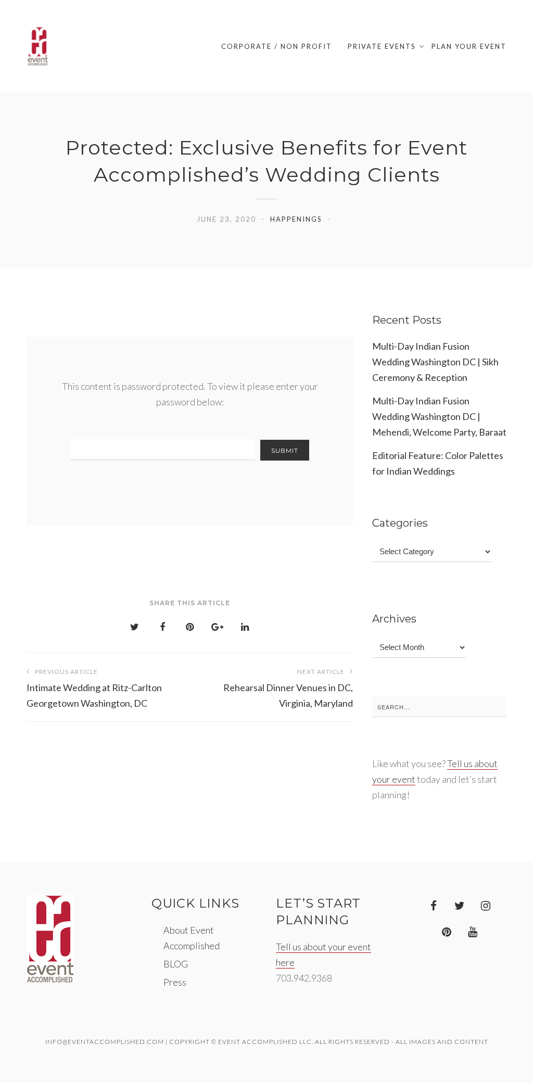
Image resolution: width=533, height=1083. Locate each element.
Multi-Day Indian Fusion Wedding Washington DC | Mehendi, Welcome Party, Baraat (439, 416)
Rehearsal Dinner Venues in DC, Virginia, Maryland (288, 688)
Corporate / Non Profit (276, 46)
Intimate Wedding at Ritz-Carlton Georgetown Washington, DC (94, 688)
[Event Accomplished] (38, 46)
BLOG (175, 964)
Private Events (382, 46)
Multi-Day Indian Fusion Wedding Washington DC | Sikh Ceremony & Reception (435, 361)
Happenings (296, 219)
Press (174, 982)
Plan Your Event (469, 46)
